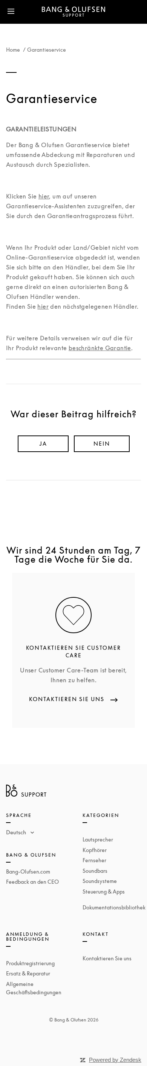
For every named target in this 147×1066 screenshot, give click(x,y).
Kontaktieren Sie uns (107, 958)
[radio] (43, 443)
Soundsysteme (100, 881)
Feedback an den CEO (32, 881)
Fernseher (94, 860)
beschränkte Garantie (100, 348)
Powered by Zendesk (115, 1060)
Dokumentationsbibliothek (114, 907)
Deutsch (17, 832)
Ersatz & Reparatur (28, 973)
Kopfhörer (95, 850)
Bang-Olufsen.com (28, 871)
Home (13, 49)
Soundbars (95, 871)
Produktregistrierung (30, 963)
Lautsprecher (98, 839)
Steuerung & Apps (104, 891)
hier (43, 196)
